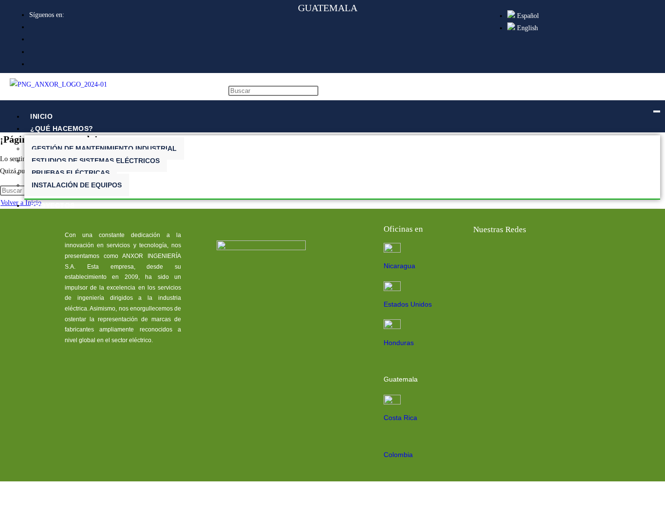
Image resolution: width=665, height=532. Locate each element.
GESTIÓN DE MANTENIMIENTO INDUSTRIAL (104, 148)
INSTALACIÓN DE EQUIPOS (77, 185)
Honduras (399, 343)
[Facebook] (484, 255)
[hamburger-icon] (656, 111)
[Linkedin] (515, 255)
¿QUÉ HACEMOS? (61, 128)
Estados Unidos (408, 304)
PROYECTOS (52, 205)
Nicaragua (399, 266)
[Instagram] (577, 255)
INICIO (41, 116)
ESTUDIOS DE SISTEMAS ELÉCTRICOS (96, 161)
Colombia (398, 455)
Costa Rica (400, 418)
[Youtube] (546, 255)
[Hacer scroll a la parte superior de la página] (2, 523)
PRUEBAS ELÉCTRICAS (71, 173)
